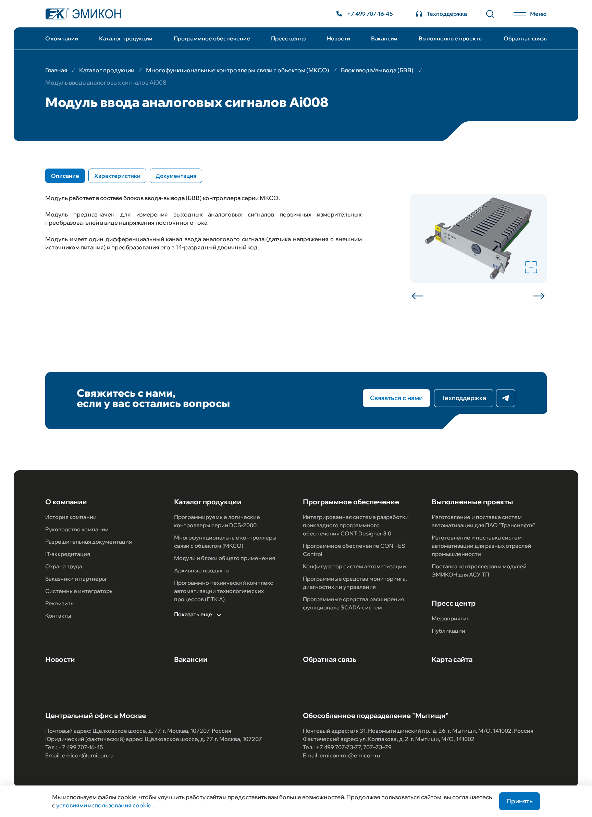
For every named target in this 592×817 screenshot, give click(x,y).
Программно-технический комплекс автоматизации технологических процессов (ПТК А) (223, 591)
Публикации (448, 630)
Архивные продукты (202, 570)
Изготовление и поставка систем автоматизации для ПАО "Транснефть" (483, 521)
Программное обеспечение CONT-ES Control (354, 549)
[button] (420, 296)
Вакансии (384, 38)
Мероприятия (451, 618)
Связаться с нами (396, 398)
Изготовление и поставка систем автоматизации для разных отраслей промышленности (481, 545)
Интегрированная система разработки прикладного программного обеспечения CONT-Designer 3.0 (356, 525)
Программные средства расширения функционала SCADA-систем (353, 603)
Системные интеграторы (79, 590)
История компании (71, 516)
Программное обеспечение (212, 38)
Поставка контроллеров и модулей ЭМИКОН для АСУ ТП (479, 570)
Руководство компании (77, 529)
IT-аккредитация (67, 553)
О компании (61, 38)
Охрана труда (63, 566)
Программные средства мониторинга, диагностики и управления (355, 582)
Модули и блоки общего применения (224, 558)
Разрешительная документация (88, 541)
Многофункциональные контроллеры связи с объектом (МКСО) (225, 541)
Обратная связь (525, 38)
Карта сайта (452, 659)
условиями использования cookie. (104, 805)
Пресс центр (288, 38)
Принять (519, 801)
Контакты (58, 615)
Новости (338, 38)
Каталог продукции (125, 38)
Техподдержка (463, 398)
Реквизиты (60, 603)
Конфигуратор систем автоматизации (354, 566)
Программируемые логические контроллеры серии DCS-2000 (217, 521)
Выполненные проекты (451, 38)
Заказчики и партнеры (75, 578)
